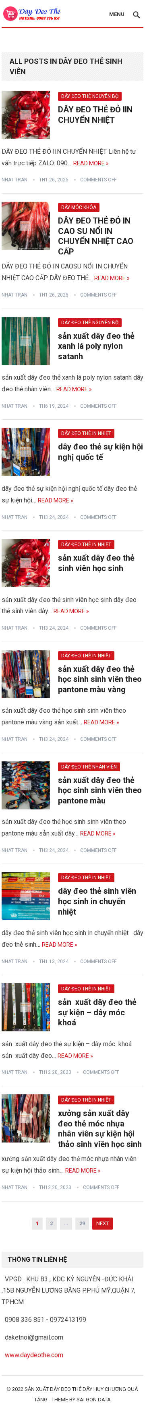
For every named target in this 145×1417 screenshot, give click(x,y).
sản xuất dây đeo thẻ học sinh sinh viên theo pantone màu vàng (100, 679)
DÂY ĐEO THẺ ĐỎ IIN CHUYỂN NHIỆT (95, 115)
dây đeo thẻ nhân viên (89, 767)
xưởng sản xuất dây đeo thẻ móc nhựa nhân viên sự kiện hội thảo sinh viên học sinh (100, 1128)
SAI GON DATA (94, 1400)
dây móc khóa (78, 207)
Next (102, 1223)
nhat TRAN (14, 180)
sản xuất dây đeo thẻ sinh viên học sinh (96, 563)
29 (82, 1223)
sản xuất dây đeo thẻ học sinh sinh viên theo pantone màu (100, 790)
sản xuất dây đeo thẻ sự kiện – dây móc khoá (97, 1012)
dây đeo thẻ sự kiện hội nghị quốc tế (100, 452)
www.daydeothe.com (34, 1355)
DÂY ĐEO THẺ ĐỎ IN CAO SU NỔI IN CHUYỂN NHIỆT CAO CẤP (95, 236)
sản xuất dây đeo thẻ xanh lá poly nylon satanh (96, 346)
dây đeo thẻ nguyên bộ (89, 96)
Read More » (91, 163)
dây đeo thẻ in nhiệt (86, 433)
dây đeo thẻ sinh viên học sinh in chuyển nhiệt (97, 901)
